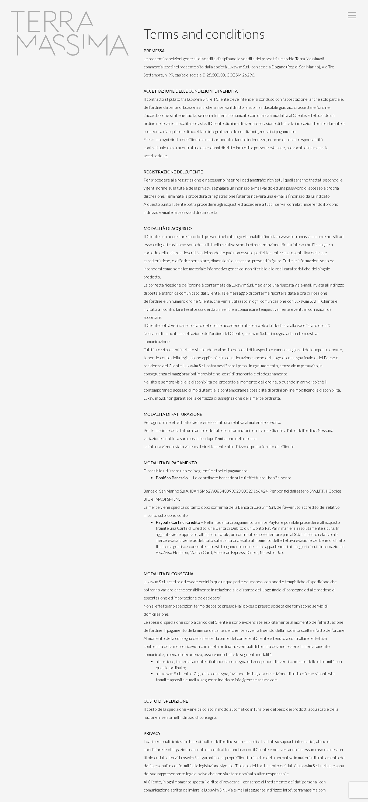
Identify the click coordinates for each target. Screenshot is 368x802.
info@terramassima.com (256, 679)
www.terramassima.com (302, 236)
